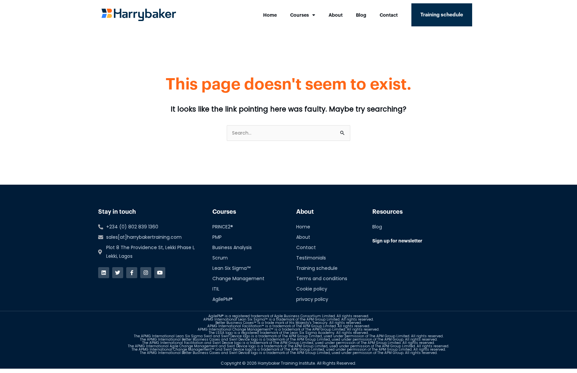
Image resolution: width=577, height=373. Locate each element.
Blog (361, 15)
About (336, 15)
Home (270, 15)
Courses (299, 15)
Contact (389, 15)
